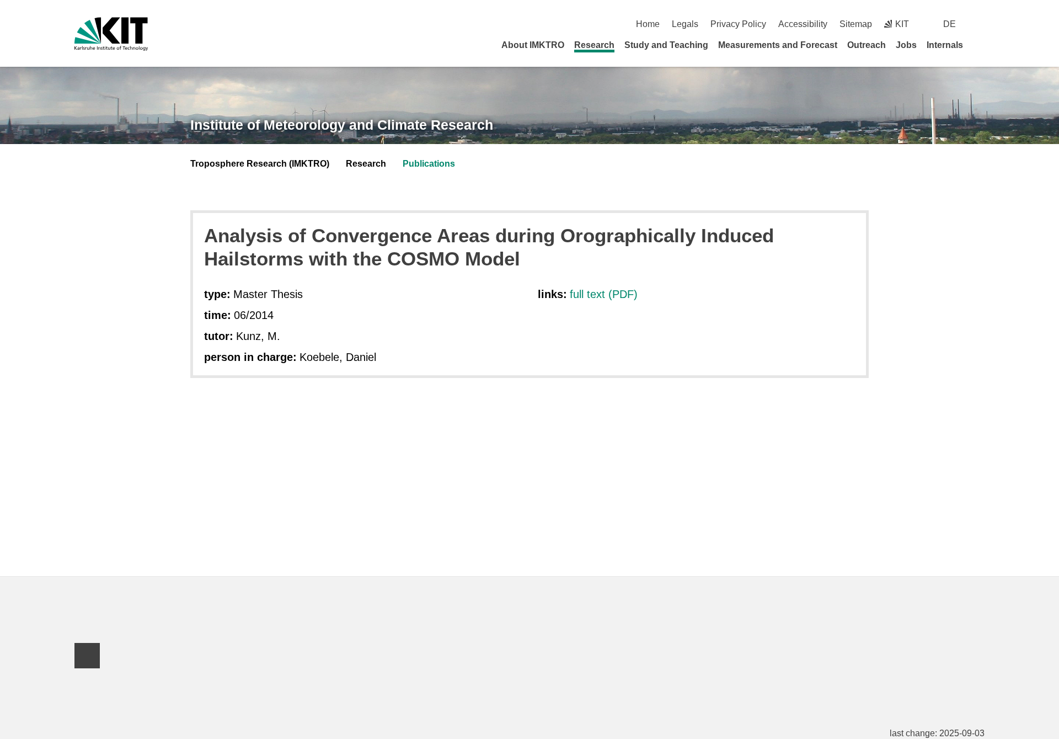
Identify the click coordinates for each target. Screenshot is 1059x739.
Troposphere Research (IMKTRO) (259, 163)
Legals (685, 24)
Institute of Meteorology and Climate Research (341, 124)
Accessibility (802, 24)
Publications (429, 163)
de (949, 24)
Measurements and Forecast (777, 45)
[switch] (980, 24)
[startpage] (981, 44)
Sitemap (855, 24)
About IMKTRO (532, 45)
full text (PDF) (604, 294)
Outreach (866, 45)
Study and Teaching (666, 45)
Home (648, 24)
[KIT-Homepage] (111, 34)
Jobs (906, 45)
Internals (945, 45)
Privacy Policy (738, 24)
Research (594, 45)
